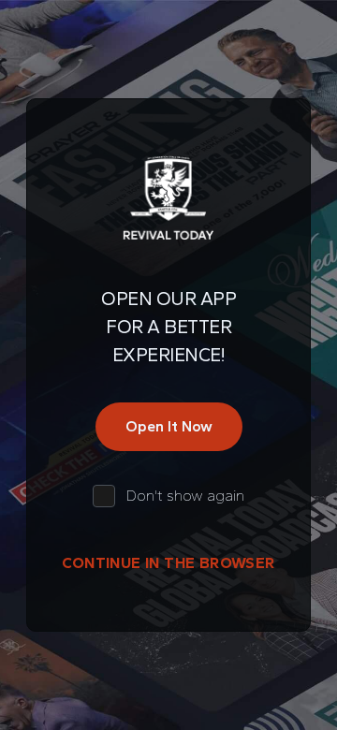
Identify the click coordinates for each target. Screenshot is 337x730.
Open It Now (168, 426)
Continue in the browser (168, 563)
